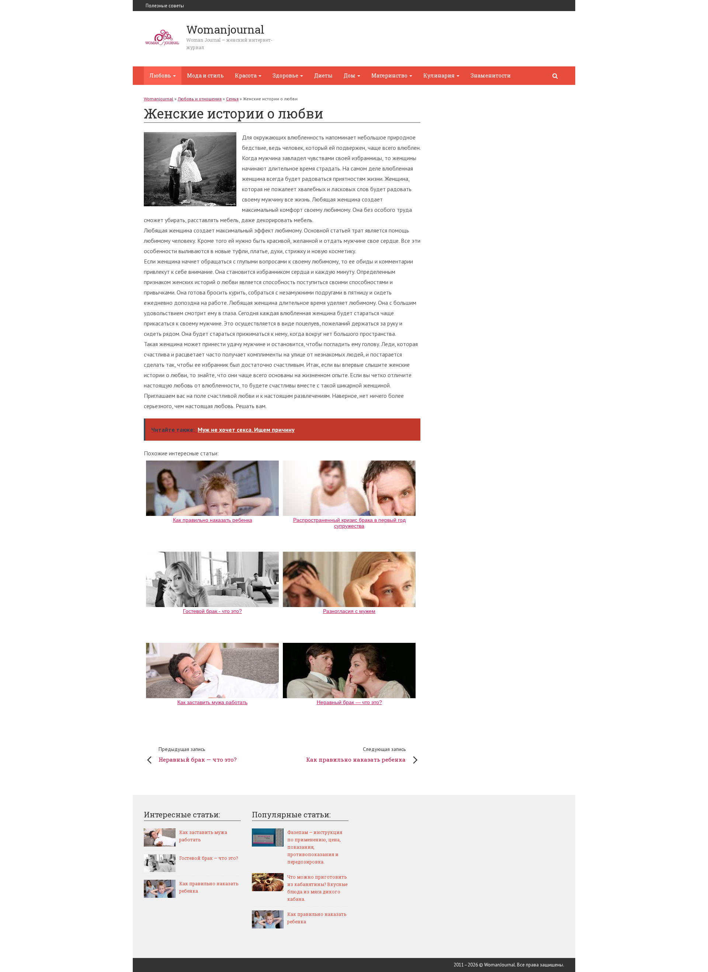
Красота (246, 75)
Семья (232, 98)
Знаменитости (491, 75)
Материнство (390, 75)
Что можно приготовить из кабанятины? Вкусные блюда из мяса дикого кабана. (317, 888)
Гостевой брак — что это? (208, 858)
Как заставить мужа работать (203, 835)
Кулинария (439, 75)
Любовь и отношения (200, 98)
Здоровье (286, 75)
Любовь (160, 75)
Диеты (323, 75)
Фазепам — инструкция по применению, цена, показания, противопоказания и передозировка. (314, 847)
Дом (350, 75)
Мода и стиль (205, 75)
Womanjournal (158, 98)
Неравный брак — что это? (198, 754)
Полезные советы (165, 6)
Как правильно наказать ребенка (356, 754)
